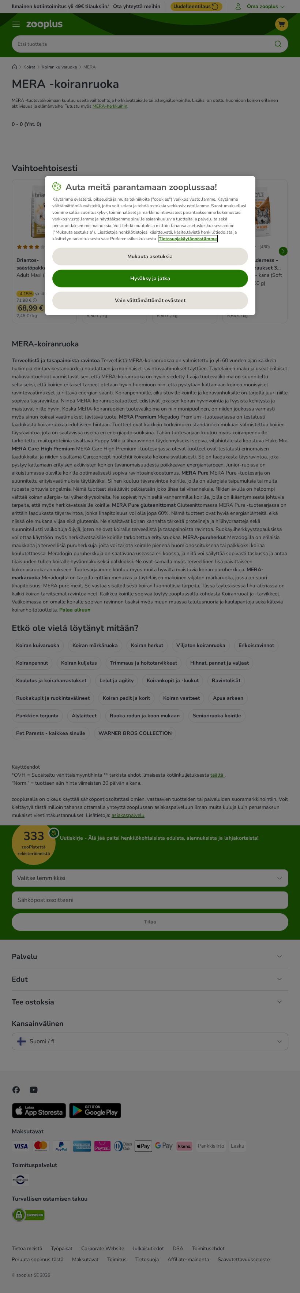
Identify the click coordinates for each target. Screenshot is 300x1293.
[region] (150, 245)
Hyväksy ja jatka (150, 278)
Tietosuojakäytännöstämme (188, 238)
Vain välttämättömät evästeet (150, 300)
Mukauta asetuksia (150, 256)
